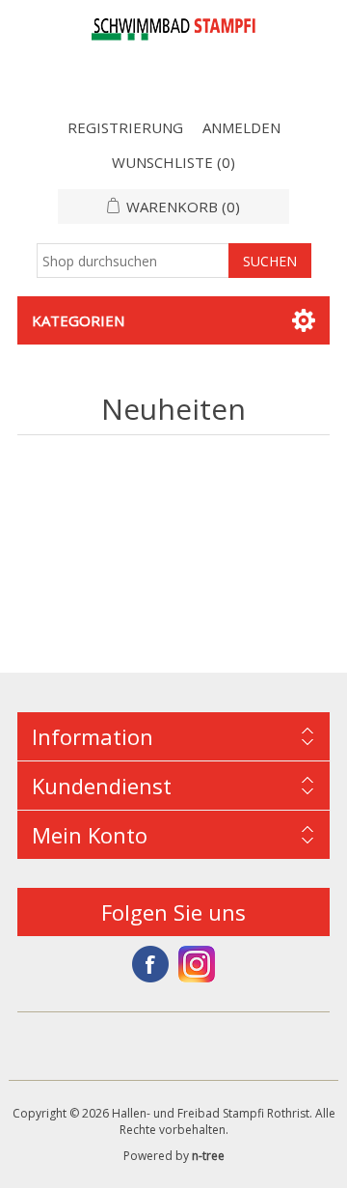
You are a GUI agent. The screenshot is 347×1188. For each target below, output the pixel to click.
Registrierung (125, 127)
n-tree (208, 1155)
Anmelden (241, 127)
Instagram (196, 964)
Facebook (150, 964)
